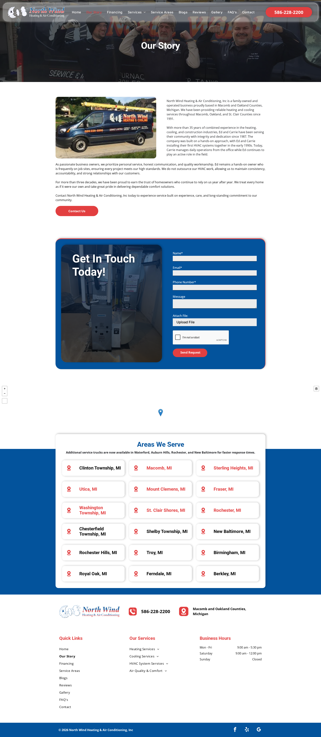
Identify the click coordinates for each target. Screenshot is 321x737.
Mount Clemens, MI (166, 489)
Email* (177, 268)
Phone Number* (184, 282)
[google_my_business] (258, 730)
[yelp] (247, 730)
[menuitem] (76, 12)
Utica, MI (88, 489)
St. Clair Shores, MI (166, 510)
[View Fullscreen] (4, 400)
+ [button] (4, 388)
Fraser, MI (224, 489)
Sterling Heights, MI (233, 468)
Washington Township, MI (92, 510)
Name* (178, 253)
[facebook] (235, 730)
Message (179, 297)
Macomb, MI (159, 468)
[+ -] (160, 416)
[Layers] (316, 388)
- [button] (4, 393)
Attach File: (180, 316)
